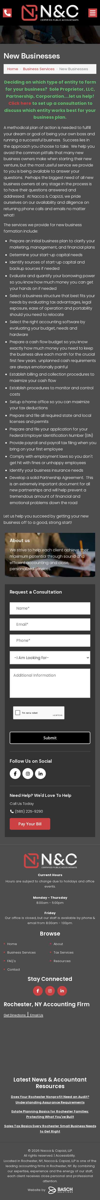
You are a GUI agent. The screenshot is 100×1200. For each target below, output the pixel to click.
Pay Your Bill (30, 824)
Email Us (36, 1015)
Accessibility (65, 1155)
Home (12, 68)
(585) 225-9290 (29, 811)
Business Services (39, 68)
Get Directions (15, 1015)
